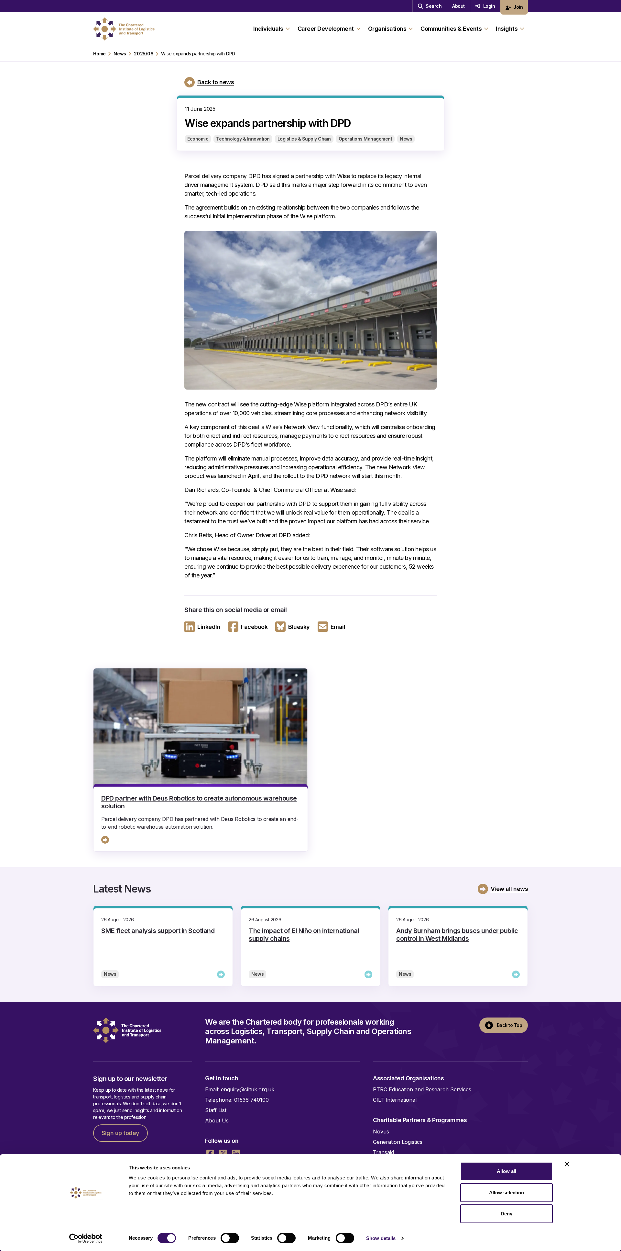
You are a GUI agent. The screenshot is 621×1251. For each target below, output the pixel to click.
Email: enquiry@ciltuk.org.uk (239, 1089)
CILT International (395, 1100)
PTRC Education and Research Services (422, 1089)
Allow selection (506, 1192)
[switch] (230, 1238)
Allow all (507, 1171)
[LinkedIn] (236, 1153)
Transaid (383, 1152)
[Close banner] (567, 1164)
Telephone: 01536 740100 (237, 1100)
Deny (506, 1213)
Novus (381, 1131)
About (458, 6)
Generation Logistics (397, 1142)
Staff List (215, 1110)
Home (99, 53)
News (120, 53)
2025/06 (143, 53)
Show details (381, 1238)
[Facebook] (210, 1153)
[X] (223, 1153)
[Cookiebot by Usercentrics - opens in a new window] (86, 1238)
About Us (217, 1120)
